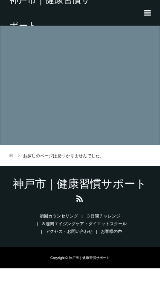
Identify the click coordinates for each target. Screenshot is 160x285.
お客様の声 (111, 231)
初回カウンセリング (59, 216)
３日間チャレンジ (103, 216)
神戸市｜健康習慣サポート (49, 13)
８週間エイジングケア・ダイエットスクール (84, 223)
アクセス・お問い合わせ (69, 231)
